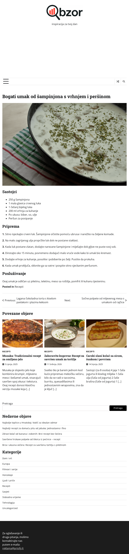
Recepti (19, 286)
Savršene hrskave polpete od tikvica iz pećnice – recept (31, 439)
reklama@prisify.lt (13, 548)
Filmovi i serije (9, 469)
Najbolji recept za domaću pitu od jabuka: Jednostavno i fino (34, 428)
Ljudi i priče (8, 480)
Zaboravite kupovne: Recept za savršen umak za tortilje (64, 357)
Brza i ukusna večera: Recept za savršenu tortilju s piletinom (34, 445)
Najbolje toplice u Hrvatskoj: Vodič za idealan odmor (29, 422)
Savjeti (5, 491)
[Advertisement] (64, 54)
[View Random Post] (118, 81)
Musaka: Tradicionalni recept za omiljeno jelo (21, 357)
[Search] (124, 81)
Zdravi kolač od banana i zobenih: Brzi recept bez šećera (32, 433)
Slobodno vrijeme (11, 497)
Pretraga (7, 403)
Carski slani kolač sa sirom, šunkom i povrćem (104, 357)
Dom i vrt (7, 458)
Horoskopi (7, 475)
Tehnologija (8, 502)
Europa (6, 463)
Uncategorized (10, 508)
